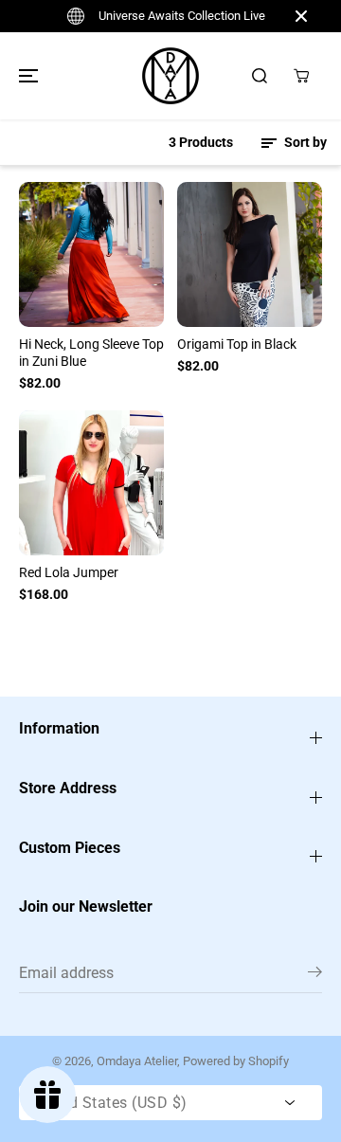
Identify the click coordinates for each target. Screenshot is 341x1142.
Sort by (304, 142)
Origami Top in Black (236, 344)
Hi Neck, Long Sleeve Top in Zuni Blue (91, 352)
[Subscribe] (315, 975)
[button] (25, 76)
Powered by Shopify (236, 1061)
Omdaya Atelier (137, 1061)
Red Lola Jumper (68, 572)
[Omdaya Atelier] (170, 76)
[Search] (259, 76)
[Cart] (301, 76)
